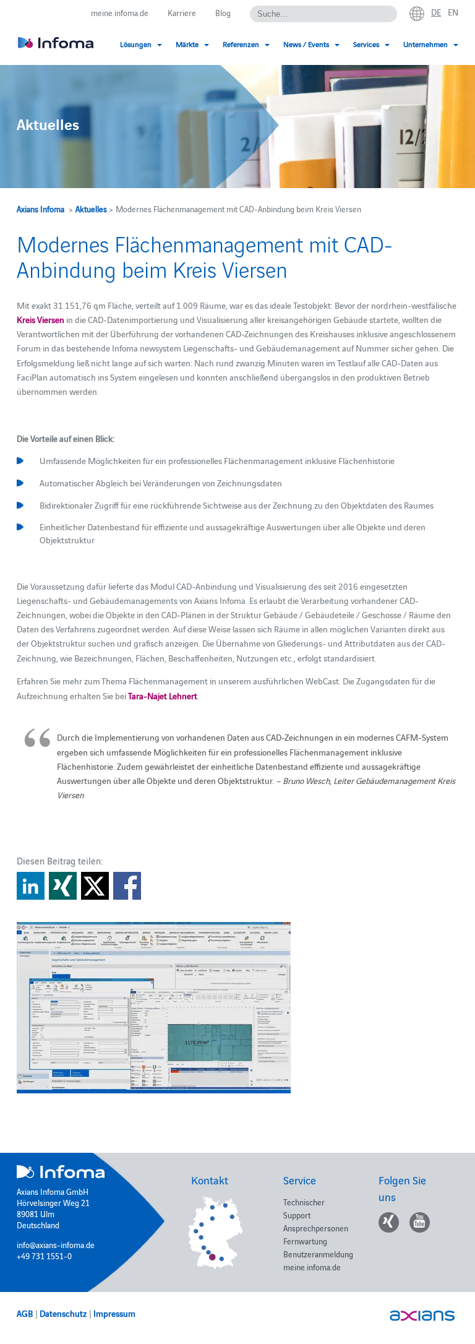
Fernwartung (305, 1240)
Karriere (182, 12)
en (453, 12)
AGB (25, 1313)
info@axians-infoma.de (56, 1244)
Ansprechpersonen (315, 1227)
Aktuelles (91, 208)
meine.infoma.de (119, 12)
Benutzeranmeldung (318, 1253)
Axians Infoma (40, 208)
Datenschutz (63, 1313)
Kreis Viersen (40, 319)
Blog (223, 12)
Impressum (114, 1313)
